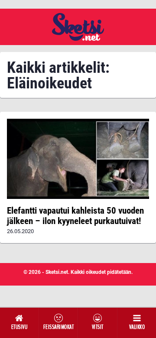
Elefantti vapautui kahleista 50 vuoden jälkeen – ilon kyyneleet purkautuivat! (75, 215)
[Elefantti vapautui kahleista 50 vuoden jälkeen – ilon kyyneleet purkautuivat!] (78, 159)
